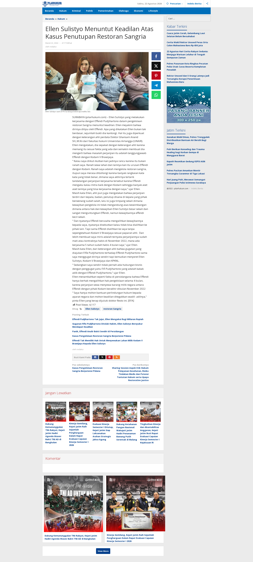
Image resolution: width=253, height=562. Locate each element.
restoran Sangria (112, 308)
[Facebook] (95, 357)
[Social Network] (207, 3)
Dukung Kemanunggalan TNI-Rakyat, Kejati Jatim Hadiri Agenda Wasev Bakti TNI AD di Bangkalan (55, 433)
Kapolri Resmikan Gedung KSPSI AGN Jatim (186, 163)
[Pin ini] (156, 75)
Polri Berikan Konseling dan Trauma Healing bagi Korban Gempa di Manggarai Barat (186, 152)
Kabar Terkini (177, 26)
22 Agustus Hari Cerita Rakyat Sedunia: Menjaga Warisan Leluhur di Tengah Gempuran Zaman (187, 54)
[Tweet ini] (156, 66)
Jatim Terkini (176, 130)
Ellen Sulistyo (92, 308)
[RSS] (116, 357)
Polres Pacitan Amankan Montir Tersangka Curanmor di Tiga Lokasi (186, 172)
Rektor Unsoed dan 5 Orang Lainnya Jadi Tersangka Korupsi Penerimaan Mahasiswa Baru (188, 78)
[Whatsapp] (156, 95)
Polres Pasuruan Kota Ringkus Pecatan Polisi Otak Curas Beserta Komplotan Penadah (187, 66)
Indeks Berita (197, 188)
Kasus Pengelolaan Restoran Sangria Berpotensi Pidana (101, 336)
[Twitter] (102, 357)
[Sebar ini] (156, 56)
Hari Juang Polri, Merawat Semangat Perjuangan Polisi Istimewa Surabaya (186, 181)
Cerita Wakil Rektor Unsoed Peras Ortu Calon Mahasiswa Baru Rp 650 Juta (187, 44)
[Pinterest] (109, 357)
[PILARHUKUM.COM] (52, 3)
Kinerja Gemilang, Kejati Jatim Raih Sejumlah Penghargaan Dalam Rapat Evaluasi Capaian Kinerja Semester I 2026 (130, 538)
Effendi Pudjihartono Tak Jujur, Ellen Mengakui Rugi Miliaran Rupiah (108, 319)
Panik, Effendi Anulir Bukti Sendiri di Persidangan (98, 331)
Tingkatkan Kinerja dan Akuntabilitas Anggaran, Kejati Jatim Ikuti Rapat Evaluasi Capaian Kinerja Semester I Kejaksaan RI (150, 433)
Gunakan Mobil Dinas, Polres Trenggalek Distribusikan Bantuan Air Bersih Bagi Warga (188, 140)
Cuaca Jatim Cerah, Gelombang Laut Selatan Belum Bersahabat (186, 35)
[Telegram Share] (156, 85)
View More (103, 551)
